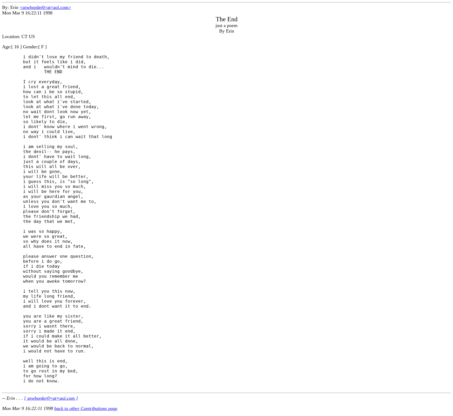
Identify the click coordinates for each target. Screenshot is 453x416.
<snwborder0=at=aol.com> (45, 7)
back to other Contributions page (85, 408)
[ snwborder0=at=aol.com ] (51, 398)
